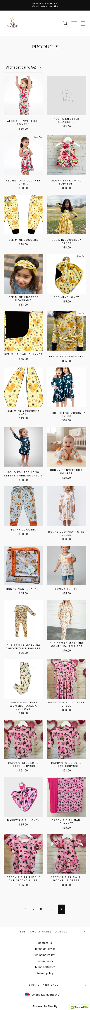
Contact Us (45, 943)
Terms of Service (45, 967)
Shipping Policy (45, 955)
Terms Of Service (45, 948)
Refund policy (44, 973)
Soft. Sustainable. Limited (44, 931)
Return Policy (45, 961)
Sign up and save (44, 984)
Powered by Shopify (45, 1006)
